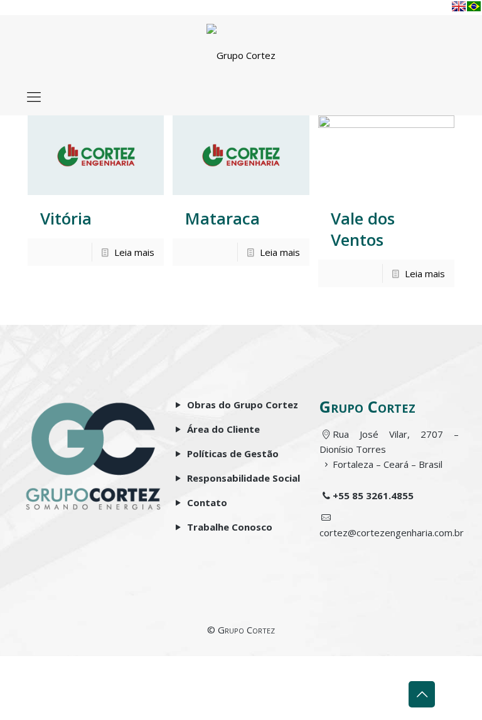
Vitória (66, 218)
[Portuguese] (474, 6)
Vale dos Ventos (363, 229)
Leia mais (134, 252)
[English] (459, 6)
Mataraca (222, 218)
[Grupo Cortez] (241, 46)
